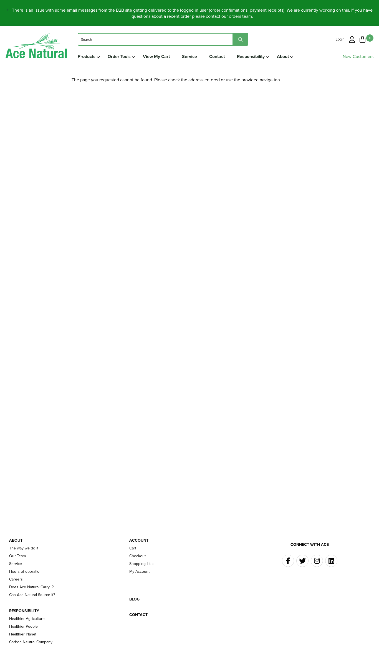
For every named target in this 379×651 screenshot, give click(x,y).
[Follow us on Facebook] (288, 561)
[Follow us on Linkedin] (331, 561)
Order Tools (119, 56)
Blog (134, 599)
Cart (132, 548)
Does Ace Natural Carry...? (31, 587)
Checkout (137, 556)
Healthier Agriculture (27, 619)
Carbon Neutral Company (30, 642)
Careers (16, 579)
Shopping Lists (142, 564)
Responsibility (251, 56)
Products (86, 56)
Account (138, 540)
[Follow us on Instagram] (317, 561)
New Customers (358, 56)
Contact (217, 56)
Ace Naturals (36, 47)
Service (189, 56)
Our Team (17, 556)
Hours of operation (25, 572)
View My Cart (156, 56)
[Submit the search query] (240, 39)
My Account (139, 572)
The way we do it (23, 548)
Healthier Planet (22, 634)
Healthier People (23, 627)
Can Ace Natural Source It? (32, 595)
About (283, 56)
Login (340, 39)
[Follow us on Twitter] (302, 561)
